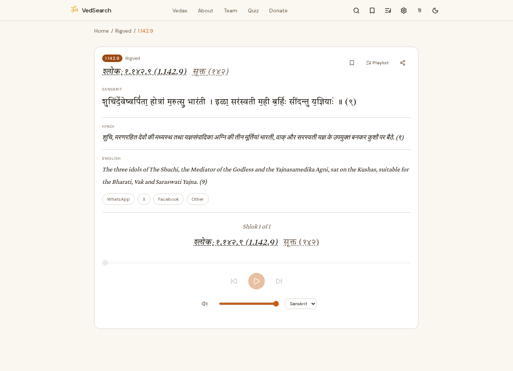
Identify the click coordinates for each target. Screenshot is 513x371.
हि (419, 11)
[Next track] (279, 281)
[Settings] (403, 10)
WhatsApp (118, 199)
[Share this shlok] (402, 63)
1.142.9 (112, 58)
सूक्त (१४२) (210, 72)
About (205, 10)
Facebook (168, 199)
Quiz (253, 10)
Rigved (123, 30)
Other (198, 199)
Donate (278, 10)
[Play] (256, 281)
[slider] (256, 263)
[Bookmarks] (372, 10)
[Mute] (204, 303)
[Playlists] (387, 10)
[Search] (356, 10)
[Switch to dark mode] (435, 10)
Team (230, 10)
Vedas (179, 10)
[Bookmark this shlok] (352, 63)
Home (101, 30)
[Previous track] (234, 281)
